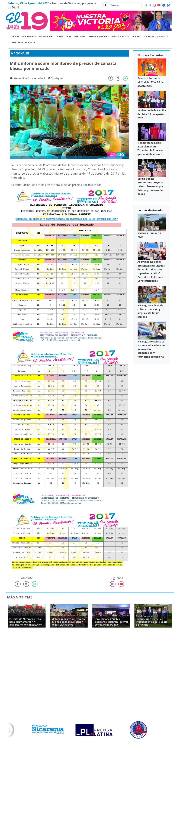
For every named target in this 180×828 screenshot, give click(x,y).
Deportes (79, 36)
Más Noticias (20, 597)
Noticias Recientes (150, 55)
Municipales (46, 36)
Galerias (149, 36)
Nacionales (29, 36)
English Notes (120, 36)
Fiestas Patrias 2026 (23, 42)
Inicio (15, 36)
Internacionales (98, 36)
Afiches (136, 36)
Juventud (162, 36)
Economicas (64, 36)
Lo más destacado (150, 210)
